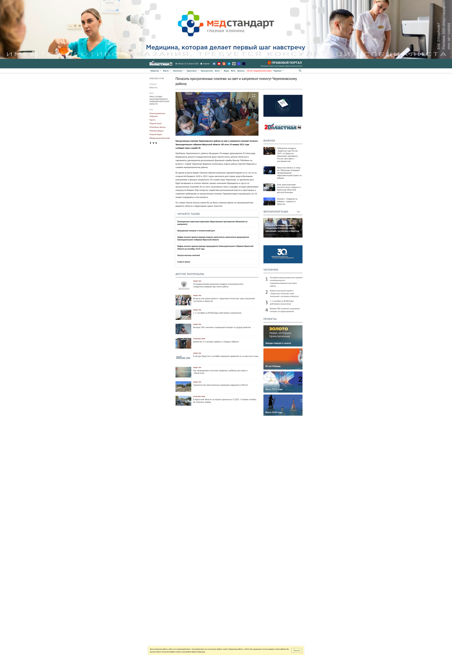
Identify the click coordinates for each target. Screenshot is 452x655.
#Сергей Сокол (155, 123)
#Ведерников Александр (159, 138)
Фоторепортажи (275, 211)
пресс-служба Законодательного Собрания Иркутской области (159, 100)
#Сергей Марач (155, 134)
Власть (153, 87)
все (298, 211)
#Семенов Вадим (156, 131)
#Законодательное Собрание (157, 114)
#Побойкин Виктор (157, 127)
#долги (152, 120)
